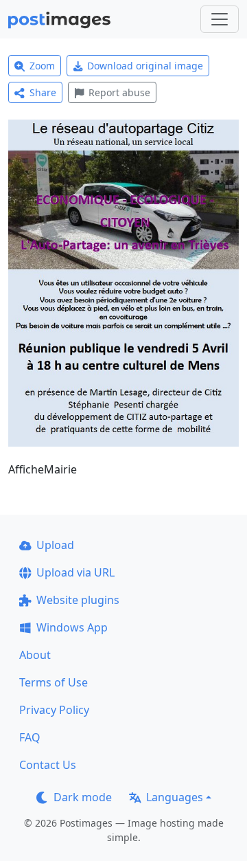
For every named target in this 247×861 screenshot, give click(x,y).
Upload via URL (75, 572)
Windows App (72, 627)
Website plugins (77, 599)
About (35, 654)
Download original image (145, 65)
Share (43, 92)
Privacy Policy (54, 709)
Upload (55, 544)
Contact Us (47, 764)
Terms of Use (53, 682)
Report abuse (119, 92)
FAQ (29, 737)
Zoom (42, 65)
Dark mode (83, 797)
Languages (174, 797)
